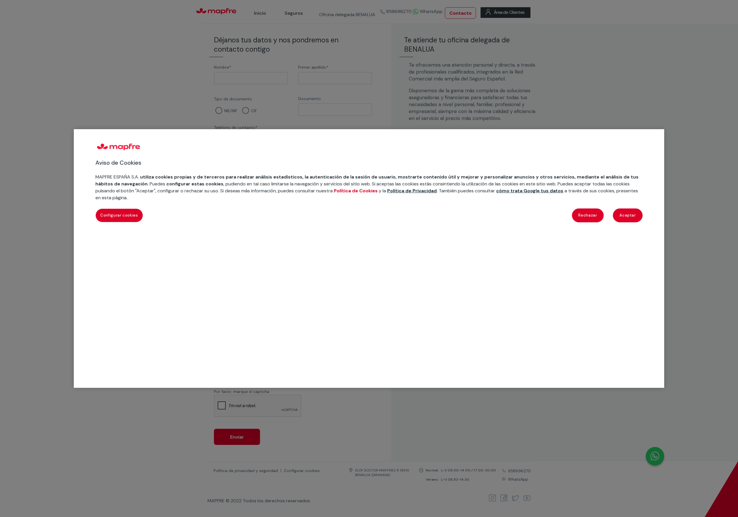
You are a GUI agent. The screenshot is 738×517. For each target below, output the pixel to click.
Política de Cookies (356, 191)
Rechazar (587, 215)
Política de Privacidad (412, 191)
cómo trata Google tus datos (529, 191)
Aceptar (628, 215)
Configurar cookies (119, 215)
